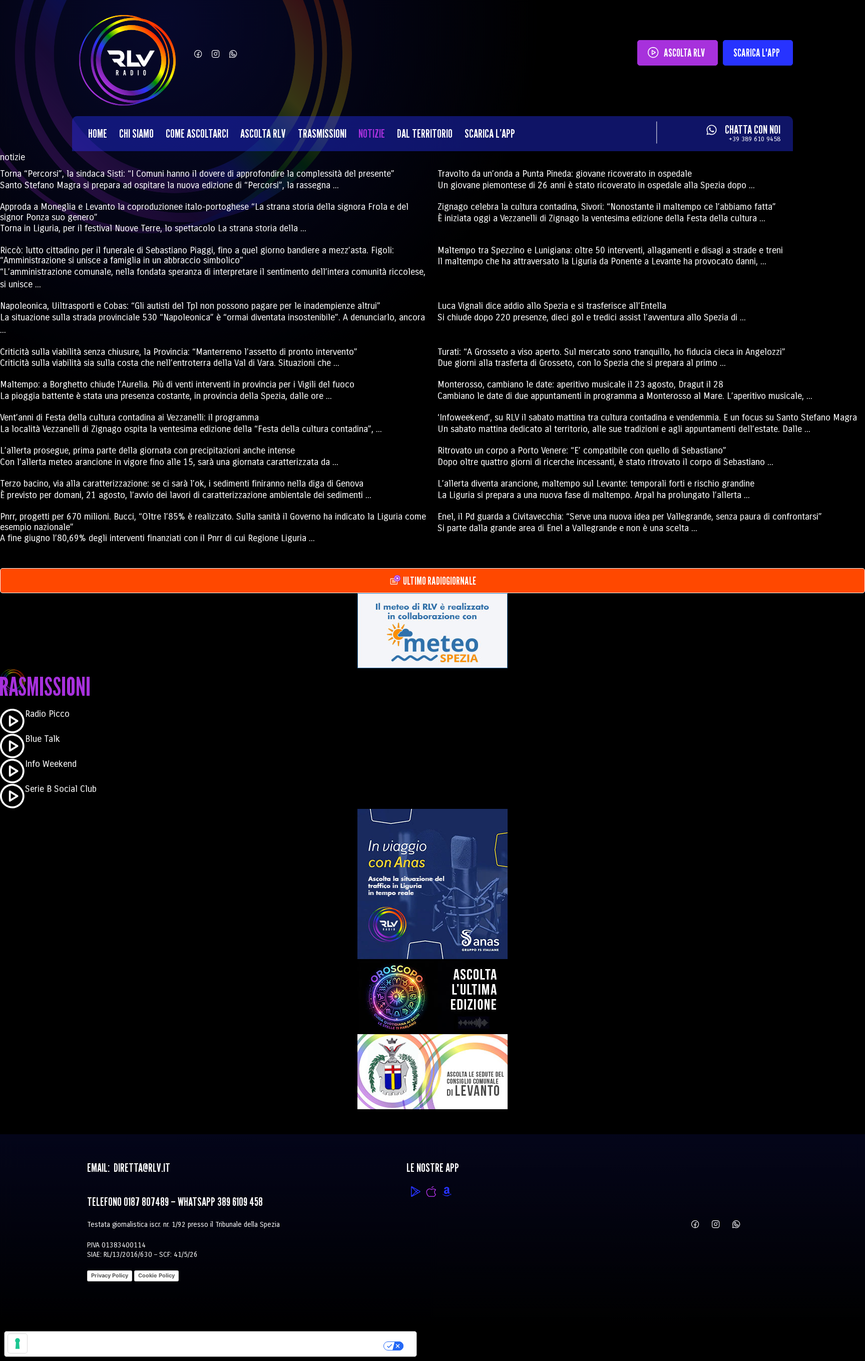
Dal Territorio (425, 133)
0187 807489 (146, 1201)
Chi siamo (136, 133)
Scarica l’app (490, 133)
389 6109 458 (240, 1201)
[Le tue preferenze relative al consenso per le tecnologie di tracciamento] (17, 1343)
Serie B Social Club (61, 788)
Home (97, 133)
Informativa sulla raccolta (62, 1344)
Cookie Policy (156, 1275)
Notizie (371, 133)
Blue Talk (42, 738)
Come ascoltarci (197, 133)
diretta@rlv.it (141, 1167)
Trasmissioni (322, 133)
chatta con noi (752, 129)
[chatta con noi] (711, 130)
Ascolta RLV (263, 133)
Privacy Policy (109, 1275)
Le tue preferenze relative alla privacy (253, 1343)
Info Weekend (51, 763)
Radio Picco (47, 713)
